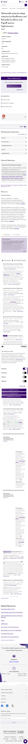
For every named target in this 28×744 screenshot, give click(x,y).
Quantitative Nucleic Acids (7, 609)
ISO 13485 (5, 739)
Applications (5, 8)
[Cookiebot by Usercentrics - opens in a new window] (21, 347)
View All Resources (7, 640)
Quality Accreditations (10, 737)
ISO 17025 (14, 739)
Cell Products (12, 8)
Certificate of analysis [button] (8, 103)
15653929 (11, 221)
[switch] (25, 373)
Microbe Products (21, 8)
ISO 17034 (22, 739)
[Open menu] (1, 2)
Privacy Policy (19, 359)
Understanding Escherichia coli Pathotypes (12, 612)
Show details (23, 386)
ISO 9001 (21, 737)
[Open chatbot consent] (25, 741)
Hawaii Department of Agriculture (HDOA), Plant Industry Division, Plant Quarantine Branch (14, 176)
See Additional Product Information (14, 73)
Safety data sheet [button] (7, 106)
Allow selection (14, 393)
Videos (2, 620)
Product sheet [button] (6, 99)
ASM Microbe (4, 624)
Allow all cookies (14, 390)
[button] (26, 5)
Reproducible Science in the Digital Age (11, 630)
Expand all (23, 134)
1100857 (23, 203)
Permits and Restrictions (7, 633)
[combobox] (13, 5)
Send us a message (14, 661)
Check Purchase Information (14, 86)
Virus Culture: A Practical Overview (10, 627)
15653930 (16, 228)
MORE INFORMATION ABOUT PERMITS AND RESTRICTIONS (14, 185)
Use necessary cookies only (14, 396)
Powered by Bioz (5, 598)
